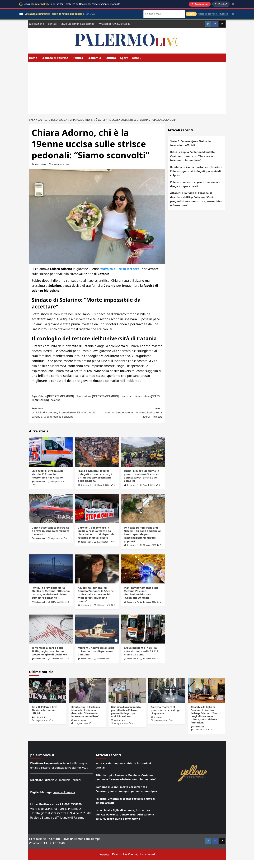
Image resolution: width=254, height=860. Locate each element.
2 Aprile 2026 (102, 541)
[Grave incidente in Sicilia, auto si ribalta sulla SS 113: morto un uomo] (143, 629)
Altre (135, 58)
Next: (133, 412)
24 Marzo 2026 (57, 602)
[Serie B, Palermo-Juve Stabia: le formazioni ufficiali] (47, 690)
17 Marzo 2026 (103, 605)
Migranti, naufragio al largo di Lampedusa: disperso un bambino (96, 651)
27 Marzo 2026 (149, 545)
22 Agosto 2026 (57, 481)
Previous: (64, 412)
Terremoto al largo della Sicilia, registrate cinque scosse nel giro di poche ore (50, 651)
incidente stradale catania (136, 396)
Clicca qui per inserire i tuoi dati (213, 14)
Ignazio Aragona (64, 792)
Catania (42, 396)
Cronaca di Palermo (54, 58)
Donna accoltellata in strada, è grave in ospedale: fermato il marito (50, 531)
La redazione (36, 23)
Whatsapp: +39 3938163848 (114, 23)
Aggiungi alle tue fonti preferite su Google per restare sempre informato (72, 4)
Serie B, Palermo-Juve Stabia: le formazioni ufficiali (190, 143)
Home (33, 58)
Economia (94, 58)
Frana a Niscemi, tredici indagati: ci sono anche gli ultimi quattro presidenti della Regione (95, 476)
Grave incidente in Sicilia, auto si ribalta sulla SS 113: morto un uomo (141, 651)
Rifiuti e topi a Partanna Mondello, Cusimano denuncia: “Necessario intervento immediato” (192, 156)
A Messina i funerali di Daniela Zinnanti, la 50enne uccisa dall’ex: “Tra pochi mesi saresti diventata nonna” (96, 594)
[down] (141, 58)
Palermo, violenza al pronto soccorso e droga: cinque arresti (195, 184)
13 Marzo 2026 (149, 658)
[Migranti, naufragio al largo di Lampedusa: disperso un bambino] (97, 629)
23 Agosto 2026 (41, 720)
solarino (55, 400)
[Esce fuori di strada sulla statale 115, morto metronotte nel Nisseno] (51, 451)
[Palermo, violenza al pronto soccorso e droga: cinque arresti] (166, 690)
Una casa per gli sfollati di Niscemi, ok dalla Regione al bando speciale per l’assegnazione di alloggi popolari (142, 534)
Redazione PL (41, 164)
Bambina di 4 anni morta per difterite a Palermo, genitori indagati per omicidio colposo (196, 171)
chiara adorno (84, 396)
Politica (78, 58)
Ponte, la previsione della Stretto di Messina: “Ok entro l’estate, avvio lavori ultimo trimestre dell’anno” (51, 593)
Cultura (110, 58)
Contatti (52, 23)
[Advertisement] (127, 88)
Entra (191, 13)
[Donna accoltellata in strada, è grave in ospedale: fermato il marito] (51, 508)
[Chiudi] (233, 4)
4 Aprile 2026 (148, 485)
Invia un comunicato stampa (77, 23)
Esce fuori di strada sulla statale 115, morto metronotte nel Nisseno (48, 474)
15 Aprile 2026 (103, 485)
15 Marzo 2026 (57, 658)
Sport (124, 58)
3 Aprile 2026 (56, 538)
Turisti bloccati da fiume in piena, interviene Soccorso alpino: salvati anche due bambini (141, 476)
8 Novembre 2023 (60, 164)
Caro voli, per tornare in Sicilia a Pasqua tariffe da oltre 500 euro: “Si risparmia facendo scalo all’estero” (96, 532)
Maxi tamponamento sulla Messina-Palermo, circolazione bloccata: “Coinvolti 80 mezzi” (141, 593)
